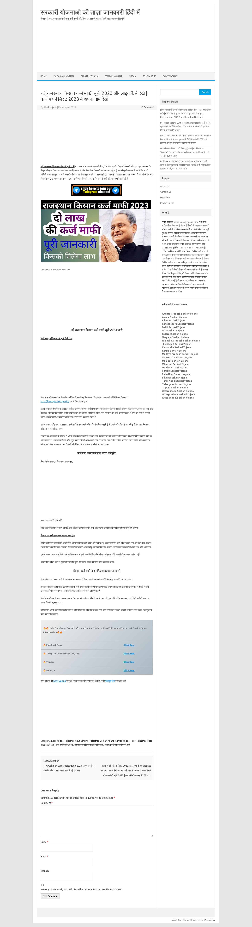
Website (45, 871)
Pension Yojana (113, 76)
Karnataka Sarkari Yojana (176, 347)
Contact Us (165, 192)
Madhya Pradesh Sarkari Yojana (180, 354)
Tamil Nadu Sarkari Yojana (177, 381)
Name (44, 842)
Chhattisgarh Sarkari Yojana (178, 323)
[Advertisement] (126, 48)
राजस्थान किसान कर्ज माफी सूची (117, 745)
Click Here (129, 653)
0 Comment (148, 107)
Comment (47, 803)
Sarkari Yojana (89, 76)
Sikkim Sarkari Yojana (174, 377)
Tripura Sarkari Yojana (175, 387)
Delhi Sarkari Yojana (173, 327)
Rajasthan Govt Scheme (76, 741)
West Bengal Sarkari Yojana (178, 397)
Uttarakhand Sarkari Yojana (178, 391)
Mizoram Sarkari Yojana (175, 364)
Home (43, 76)
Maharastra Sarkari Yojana (177, 357)
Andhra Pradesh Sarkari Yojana (180, 313)
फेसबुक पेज (110, 681)
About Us (164, 186)
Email (44, 856)
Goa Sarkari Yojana (173, 330)
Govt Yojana (50, 107)
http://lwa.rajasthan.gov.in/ (55, 401)
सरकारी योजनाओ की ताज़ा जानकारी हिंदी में (90, 12)
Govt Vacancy (170, 76)
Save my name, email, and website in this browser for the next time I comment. (82, 889)
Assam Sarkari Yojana (174, 317)
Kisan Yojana (57, 741)
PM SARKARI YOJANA (63, 76)
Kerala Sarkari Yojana (174, 350)
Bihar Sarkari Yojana (173, 320)
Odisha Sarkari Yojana (174, 367)
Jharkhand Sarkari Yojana (176, 344)
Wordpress (209, 920)
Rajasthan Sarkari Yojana (102, 741)
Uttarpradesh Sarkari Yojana (178, 394)
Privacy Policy (167, 203)
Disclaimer (165, 197)
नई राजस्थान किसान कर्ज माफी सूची (89, 745)
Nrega (132, 76)
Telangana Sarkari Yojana (176, 384)
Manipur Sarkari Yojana (175, 360)
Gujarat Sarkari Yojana (175, 334)
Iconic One (177, 920)
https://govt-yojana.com (186, 222)
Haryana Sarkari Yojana (175, 337)
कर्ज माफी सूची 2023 (64, 745)
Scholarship (149, 76)
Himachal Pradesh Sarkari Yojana (181, 340)
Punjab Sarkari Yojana (174, 370)
